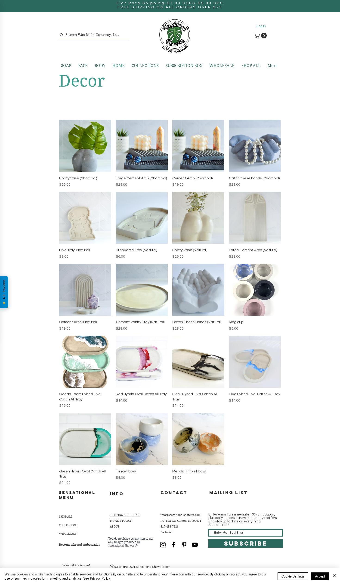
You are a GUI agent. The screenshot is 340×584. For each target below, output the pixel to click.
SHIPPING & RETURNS (125, 515)
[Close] (334, 576)
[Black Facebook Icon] (173, 544)
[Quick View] (85, 146)
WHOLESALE (67, 533)
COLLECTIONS (68, 525)
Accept (320, 576)
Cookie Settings (292, 576)
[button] (261, 35)
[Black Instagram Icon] (163, 544)
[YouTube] (194, 544)
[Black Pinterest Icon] (184, 544)
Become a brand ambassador (79, 544)
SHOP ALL (65, 516)
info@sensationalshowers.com (181, 515)
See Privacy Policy (96, 578)
